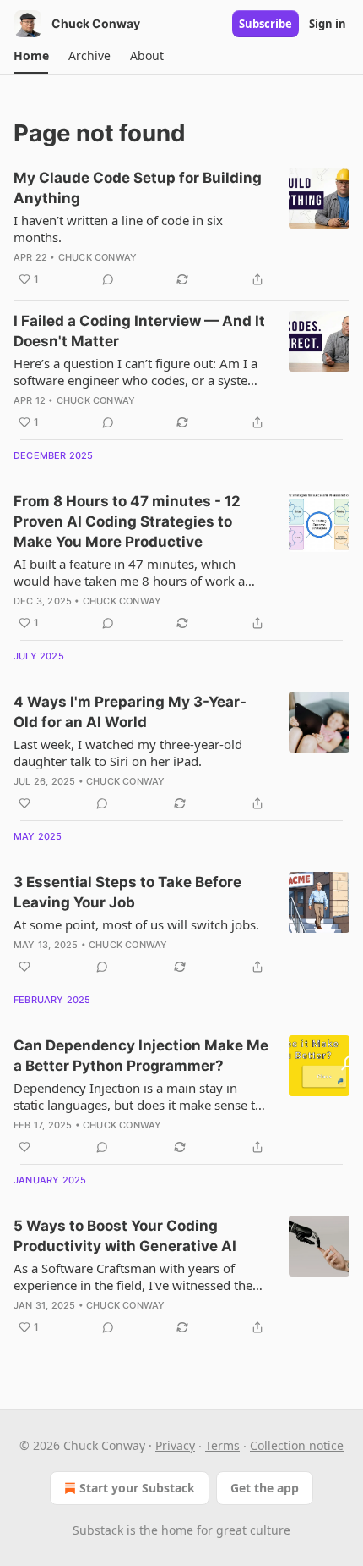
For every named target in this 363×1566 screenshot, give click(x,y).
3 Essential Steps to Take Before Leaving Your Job (127, 892)
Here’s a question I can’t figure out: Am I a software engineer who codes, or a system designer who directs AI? (136, 372)
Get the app (264, 1488)
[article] (181, 228)
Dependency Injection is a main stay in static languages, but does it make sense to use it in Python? (138, 1096)
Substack (98, 1530)
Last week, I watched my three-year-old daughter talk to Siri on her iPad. (128, 752)
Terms (222, 1445)
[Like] (24, 803)
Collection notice (297, 1445)
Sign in (327, 23)
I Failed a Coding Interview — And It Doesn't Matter (139, 331)
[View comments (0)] (108, 279)
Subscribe (265, 23)
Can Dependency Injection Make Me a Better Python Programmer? (141, 1055)
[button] (30, 55)
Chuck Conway (97, 257)
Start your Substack (137, 1488)
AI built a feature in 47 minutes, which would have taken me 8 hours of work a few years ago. (129, 572)
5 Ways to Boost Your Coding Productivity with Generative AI (125, 1235)
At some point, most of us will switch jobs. (136, 924)
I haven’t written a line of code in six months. (118, 228)
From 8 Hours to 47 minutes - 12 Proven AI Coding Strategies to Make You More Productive (127, 521)
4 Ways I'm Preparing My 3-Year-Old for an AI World (130, 712)
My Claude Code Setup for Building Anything (138, 188)
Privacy (175, 1445)
